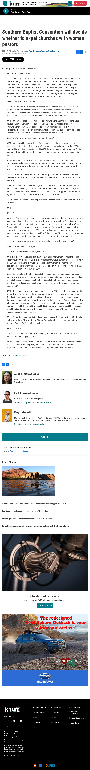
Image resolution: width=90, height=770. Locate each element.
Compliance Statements (73, 712)
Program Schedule (39, 707)
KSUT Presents (56, 707)
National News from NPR (19, 355)
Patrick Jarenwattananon (38, 51)
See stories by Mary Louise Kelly (29, 424)
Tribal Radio (55, 712)
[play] (6, 11)
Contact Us (55, 722)
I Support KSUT (45, 605)
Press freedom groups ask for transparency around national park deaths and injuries (35, 526)
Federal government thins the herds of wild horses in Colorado (27, 518)
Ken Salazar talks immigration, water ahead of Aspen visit (25, 511)
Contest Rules (74, 723)
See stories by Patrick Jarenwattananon (32, 402)
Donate (81, 3)
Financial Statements (76, 718)
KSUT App (36, 722)
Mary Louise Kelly (54, 51)
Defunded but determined (45, 596)
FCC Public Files (74, 707)
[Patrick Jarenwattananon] (7, 396)
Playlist (35, 717)
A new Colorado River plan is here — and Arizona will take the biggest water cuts (34, 503)
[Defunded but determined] (45, 562)
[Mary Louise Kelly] (7, 415)
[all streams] (87, 11)
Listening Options (39, 712)
